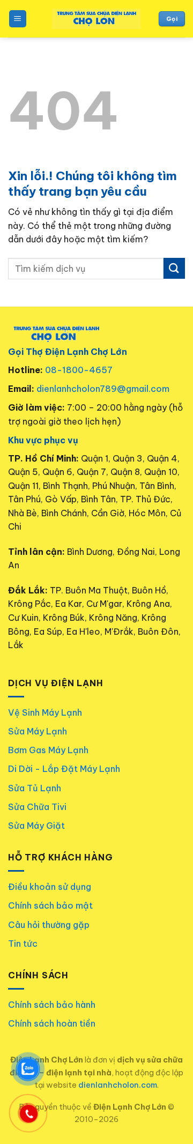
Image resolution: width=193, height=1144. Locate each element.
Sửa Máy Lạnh (37, 731)
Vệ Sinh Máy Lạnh (45, 712)
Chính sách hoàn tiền (51, 1023)
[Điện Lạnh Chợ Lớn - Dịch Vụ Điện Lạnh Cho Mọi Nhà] (97, 19)
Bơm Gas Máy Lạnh (48, 750)
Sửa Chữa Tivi (37, 806)
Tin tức (23, 943)
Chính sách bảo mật (50, 905)
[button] (17, 19)
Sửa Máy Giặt (36, 825)
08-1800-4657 (79, 370)
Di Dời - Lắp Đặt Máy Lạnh (64, 768)
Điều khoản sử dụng (49, 886)
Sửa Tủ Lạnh (34, 788)
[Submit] (174, 268)
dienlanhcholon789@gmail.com (102, 388)
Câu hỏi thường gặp (49, 924)
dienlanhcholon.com (117, 1085)
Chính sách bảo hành (51, 1004)
